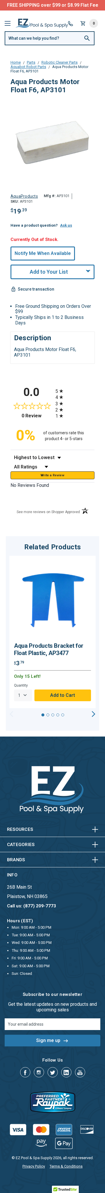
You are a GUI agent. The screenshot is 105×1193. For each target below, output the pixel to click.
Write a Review (52, 475)
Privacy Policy (33, 1166)
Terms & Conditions (66, 1166)
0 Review (37, 415)
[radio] (74, 391)
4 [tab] (57, 714)
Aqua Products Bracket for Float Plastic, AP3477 (48, 649)
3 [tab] (52, 714)
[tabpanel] (52, 632)
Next (93, 714)
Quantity (21, 685)
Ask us (66, 225)
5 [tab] (62, 714)
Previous (11, 714)
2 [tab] (47, 714)
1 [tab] (42, 714)
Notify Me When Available (43, 253)
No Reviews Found (29, 485)
